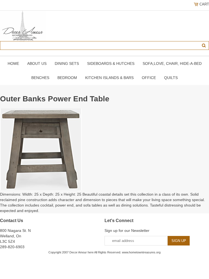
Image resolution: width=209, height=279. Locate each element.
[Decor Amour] (23, 25)
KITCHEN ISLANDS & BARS (109, 77)
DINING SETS (67, 63)
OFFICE (149, 77)
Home (13, 63)
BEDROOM (67, 77)
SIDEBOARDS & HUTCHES (110, 63)
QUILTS (171, 77)
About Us (37, 63)
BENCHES (40, 77)
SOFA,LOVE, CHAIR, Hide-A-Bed (172, 63)
